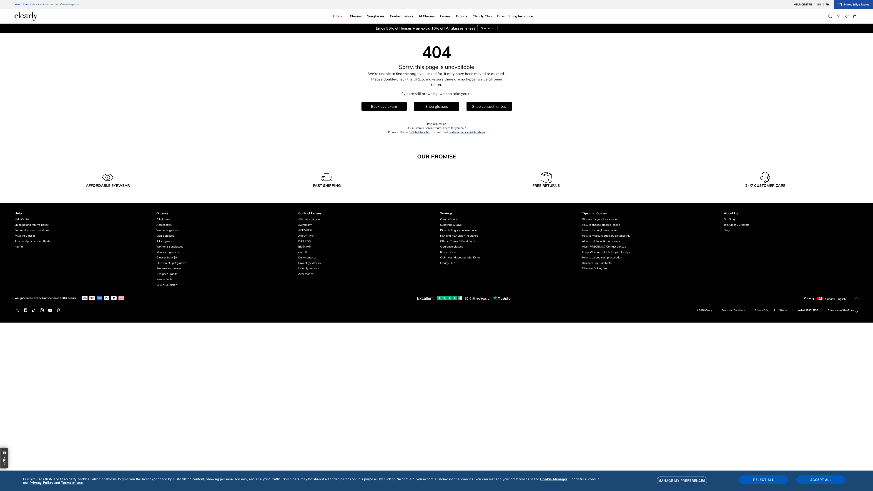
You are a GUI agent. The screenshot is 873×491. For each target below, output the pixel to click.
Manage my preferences (681, 480)
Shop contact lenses (489, 106)
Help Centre (803, 4)
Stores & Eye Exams (856, 4)
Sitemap (783, 310)
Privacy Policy (762, 310)
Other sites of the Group (841, 310)
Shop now (471, 28)
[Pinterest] (58, 310)
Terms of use (72, 482)
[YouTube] (50, 310)
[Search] (830, 16)
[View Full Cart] (854, 16)
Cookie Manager (553, 479)
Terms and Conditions (733, 310)
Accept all (821, 479)
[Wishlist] (846, 16)
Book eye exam (384, 106)
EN (819, 4)
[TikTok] (33, 310)
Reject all (763, 479)
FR (827, 4)
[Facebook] (25, 310)
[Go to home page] (26, 16)
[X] (17, 310)
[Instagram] (42, 310)
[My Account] (838, 16)
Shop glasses (436, 106)
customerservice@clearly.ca (467, 132)
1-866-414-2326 (419, 132)
